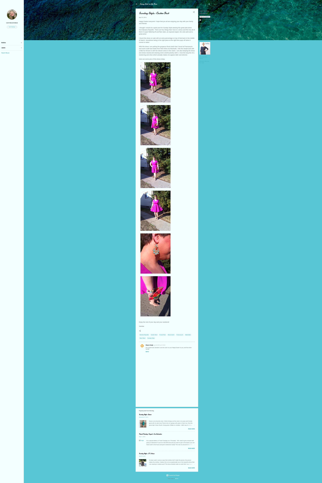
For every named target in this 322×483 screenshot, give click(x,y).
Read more (191, 429)
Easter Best (154, 335)
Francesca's (180, 335)
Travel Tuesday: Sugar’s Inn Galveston (150, 434)
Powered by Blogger (174, 475)
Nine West (142, 338)
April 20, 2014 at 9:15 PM (159, 345)
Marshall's (188, 335)
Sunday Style (151, 338)
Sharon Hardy (149, 345)
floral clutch (171, 335)
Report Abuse (5, 53)
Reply (147, 351)
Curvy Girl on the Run (148, 4)
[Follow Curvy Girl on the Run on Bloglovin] (204, 17)
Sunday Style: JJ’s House (146, 454)
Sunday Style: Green (145, 415)
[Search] (209, 4)
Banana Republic (144, 335)
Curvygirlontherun (12, 23)
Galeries (176, 478)
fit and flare (162, 335)
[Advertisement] (204, 90)
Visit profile (12, 27)
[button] (194, 12)
